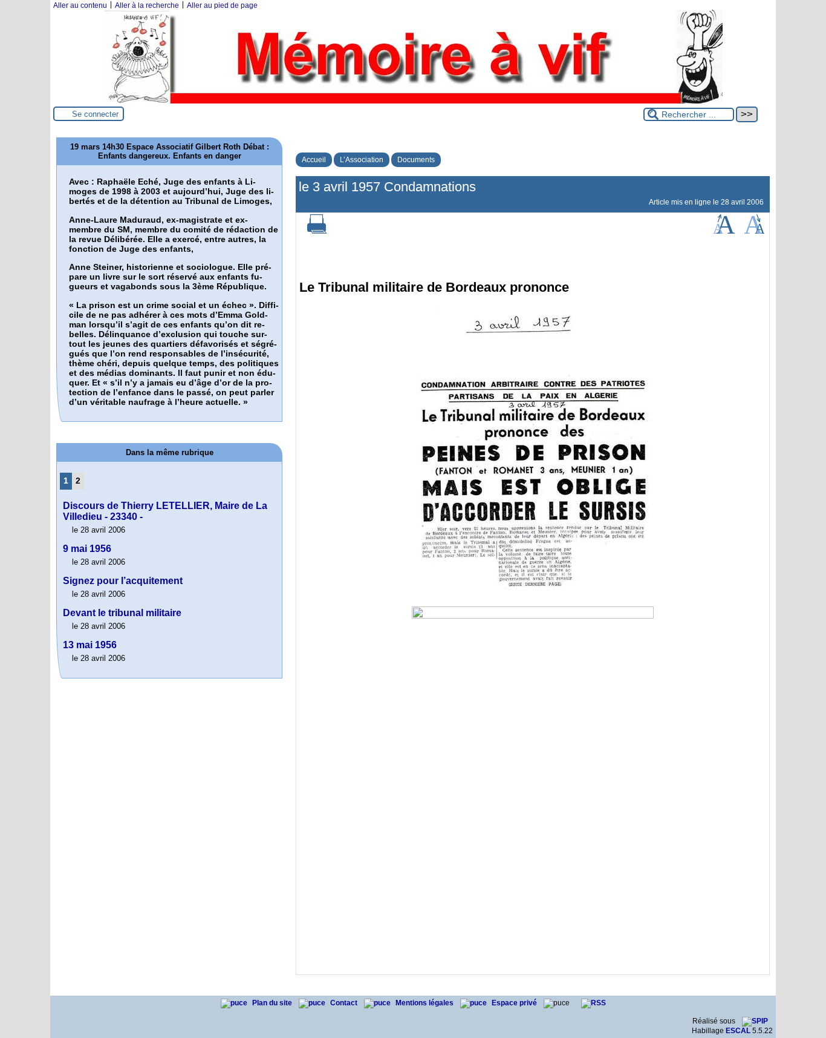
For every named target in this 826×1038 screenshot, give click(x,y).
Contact (344, 1003)
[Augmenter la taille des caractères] (724, 231)
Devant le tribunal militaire (122, 613)
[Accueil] (413, 101)
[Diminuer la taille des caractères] (754, 231)
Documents (416, 160)
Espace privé (515, 1003)
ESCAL (738, 1031)
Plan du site (273, 1003)
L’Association (361, 160)
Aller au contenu (80, 5)
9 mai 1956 (87, 549)
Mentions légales (425, 1003)
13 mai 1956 (90, 645)
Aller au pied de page (222, 5)
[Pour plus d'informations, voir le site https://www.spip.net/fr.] (755, 1021)
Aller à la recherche (147, 5)
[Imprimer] (317, 231)
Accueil (314, 160)
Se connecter (95, 114)
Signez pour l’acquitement (123, 581)
